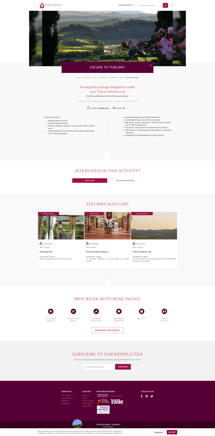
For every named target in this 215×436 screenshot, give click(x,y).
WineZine (64, 401)
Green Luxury (87, 403)
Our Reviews (87, 406)
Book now (90, 180)
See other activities (125, 180)
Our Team (85, 395)
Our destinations (125, 5)
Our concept (66, 395)
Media (84, 398)
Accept (172, 432)
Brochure (65, 403)
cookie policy (117, 433)
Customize (158, 432)
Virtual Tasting (67, 398)
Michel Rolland (88, 401)
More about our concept (107, 330)
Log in (172, 5)
